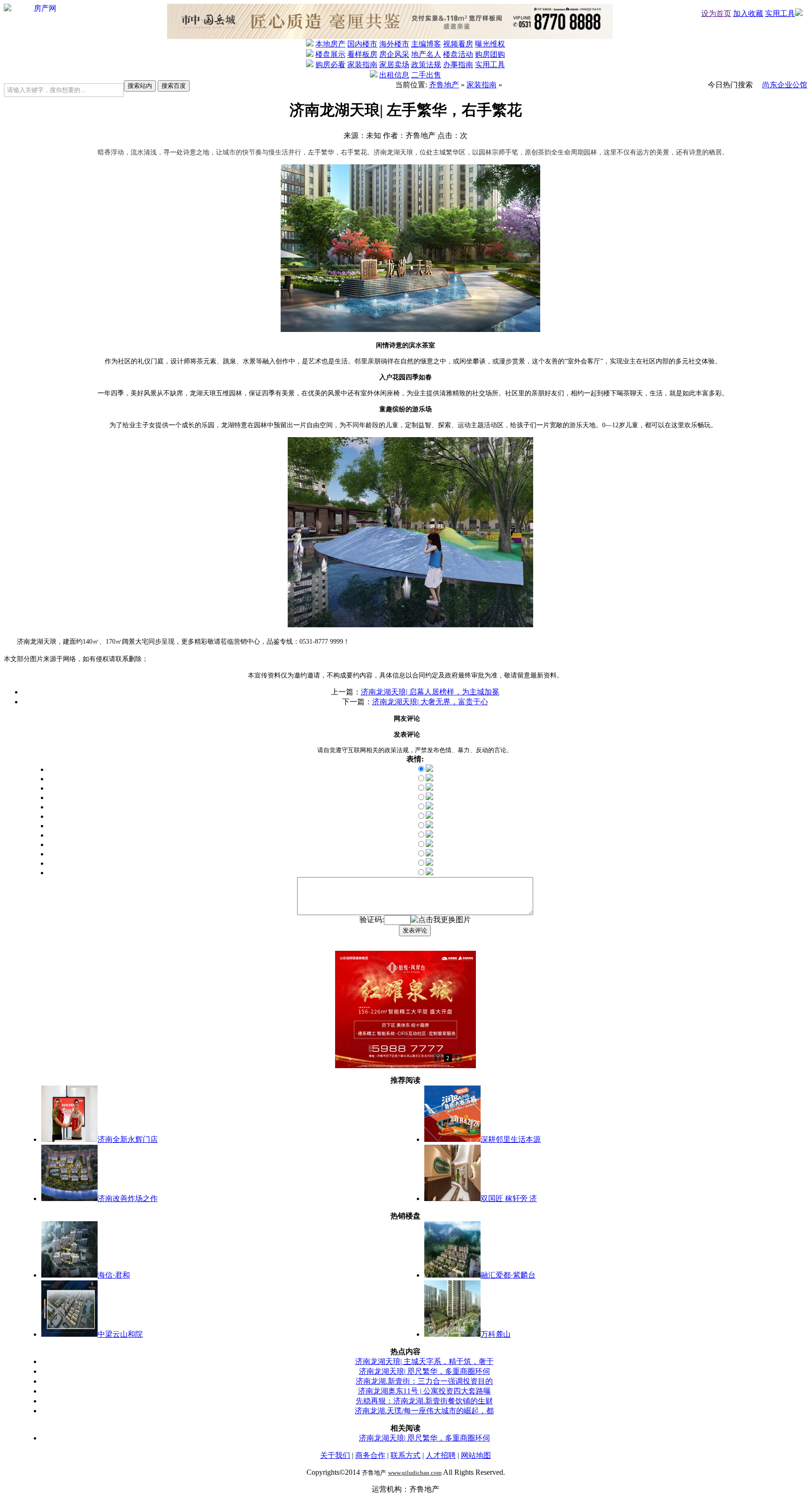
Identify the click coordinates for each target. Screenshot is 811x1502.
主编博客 (426, 44)
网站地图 (476, 1455)
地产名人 (426, 54)
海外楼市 (394, 44)
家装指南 (362, 65)
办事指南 (458, 65)
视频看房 (458, 44)
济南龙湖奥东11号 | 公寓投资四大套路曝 (424, 1391)
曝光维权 (490, 44)
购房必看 (330, 65)
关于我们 (335, 1455)
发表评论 (415, 930)
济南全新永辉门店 (128, 1139)
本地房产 (330, 44)
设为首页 (716, 13)
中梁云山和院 (120, 1334)
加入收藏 (748, 13)
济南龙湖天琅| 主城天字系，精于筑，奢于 (424, 1361)
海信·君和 (114, 1275)
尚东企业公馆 (784, 85)
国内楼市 (362, 44)
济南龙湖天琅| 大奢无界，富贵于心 (430, 702)
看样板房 (362, 54)
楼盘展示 (330, 54)
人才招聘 (441, 1455)
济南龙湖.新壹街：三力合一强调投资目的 (424, 1381)
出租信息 (394, 75)
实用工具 (780, 13)
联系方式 (405, 1455)
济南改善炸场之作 (128, 1198)
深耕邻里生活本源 (511, 1139)
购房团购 (490, 54)
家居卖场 (394, 65)
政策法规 (426, 65)
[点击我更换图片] (441, 920)
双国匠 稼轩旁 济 (509, 1198)
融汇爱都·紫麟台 (508, 1275)
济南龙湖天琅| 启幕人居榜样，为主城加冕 (430, 692)
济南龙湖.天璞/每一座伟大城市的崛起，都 (424, 1411)
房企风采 (394, 54)
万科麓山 (496, 1334)
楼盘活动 (458, 54)
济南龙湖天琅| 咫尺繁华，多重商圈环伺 (424, 1371)
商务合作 (370, 1455)
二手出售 (426, 75)
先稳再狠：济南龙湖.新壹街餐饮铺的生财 (424, 1401)
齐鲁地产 (444, 85)
